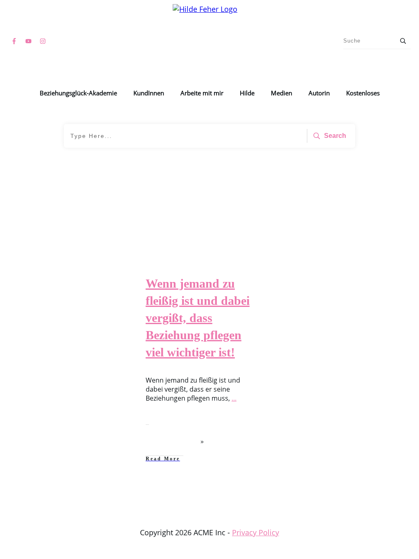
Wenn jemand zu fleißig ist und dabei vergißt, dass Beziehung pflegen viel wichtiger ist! (198, 318)
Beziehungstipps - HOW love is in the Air (70, 289)
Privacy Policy (255, 532)
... (234, 398)
